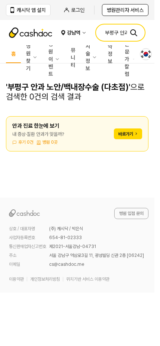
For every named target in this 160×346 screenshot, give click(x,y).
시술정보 (88, 57)
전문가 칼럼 (127, 59)
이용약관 (16, 279)
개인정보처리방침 (45, 279)
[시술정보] (96, 57)
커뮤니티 (73, 54)
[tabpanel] (77, 138)
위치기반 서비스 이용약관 (87, 279)
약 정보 (110, 54)
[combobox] (146, 54)
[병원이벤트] (59, 59)
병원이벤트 (50, 59)
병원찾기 (28, 57)
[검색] (134, 33)
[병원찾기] (37, 57)
